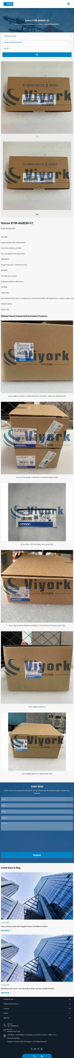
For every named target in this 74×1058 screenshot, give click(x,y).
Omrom (40, 24)
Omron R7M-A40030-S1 (52, 24)
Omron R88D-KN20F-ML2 (37, 707)
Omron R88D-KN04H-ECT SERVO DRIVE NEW (37, 774)
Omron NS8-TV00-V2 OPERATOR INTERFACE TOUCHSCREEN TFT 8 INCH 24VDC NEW (37, 625)
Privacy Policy (16, 1038)
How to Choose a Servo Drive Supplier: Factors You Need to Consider (24, 926)
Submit (37, 855)
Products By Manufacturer (28, 24)
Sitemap (9, 1038)
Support (6, 1013)
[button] (37, 214)
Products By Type (8, 999)
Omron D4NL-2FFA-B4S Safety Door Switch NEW (37, 544)
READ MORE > (6, 930)
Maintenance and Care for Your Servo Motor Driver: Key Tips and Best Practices (27, 988)
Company (6, 1008)
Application (7, 1018)
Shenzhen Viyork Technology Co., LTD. (24, 1041)
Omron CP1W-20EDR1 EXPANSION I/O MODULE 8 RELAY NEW (37, 477)
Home (16, 24)
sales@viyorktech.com (13, 1031)
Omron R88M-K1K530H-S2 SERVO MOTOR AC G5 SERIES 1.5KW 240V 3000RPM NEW (37, 396)
